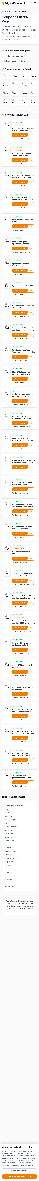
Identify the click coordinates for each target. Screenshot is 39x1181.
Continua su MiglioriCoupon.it (19, 1176)
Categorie (16, 11)
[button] (19, 130)
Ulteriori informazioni (21, 1171)
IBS (5, 844)
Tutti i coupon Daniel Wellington (22, 584)
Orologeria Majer (10, 851)
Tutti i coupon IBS (18, 230)
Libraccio (7, 848)
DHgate (7, 823)
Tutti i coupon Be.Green (20, 653)
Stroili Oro (8, 872)
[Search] (30, 3)
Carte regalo (25, 61)
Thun (6, 876)
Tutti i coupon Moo (18, 606)
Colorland (8, 816)
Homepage (6, 11)
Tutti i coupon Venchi (19, 360)
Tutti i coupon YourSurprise (20, 562)
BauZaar (7, 809)
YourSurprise (9, 886)
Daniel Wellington (10, 820)
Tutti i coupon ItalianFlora (20, 427)
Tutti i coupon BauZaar (19, 186)
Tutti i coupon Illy (17, 720)
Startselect (8, 865)
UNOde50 (8, 879)
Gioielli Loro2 (9, 834)
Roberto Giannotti (11, 858)
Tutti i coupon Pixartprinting (21, 252)
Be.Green (7, 813)
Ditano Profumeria (11, 827)
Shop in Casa (9, 862)
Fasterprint (8, 830)
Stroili (6, 869)
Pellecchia (8, 855)
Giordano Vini (9, 841)
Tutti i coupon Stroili (18, 338)
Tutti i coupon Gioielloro (20, 537)
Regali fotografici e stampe (13, 56)
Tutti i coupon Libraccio (19, 139)
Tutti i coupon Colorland (20, 515)
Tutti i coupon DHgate (19, 382)
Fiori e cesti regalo (10, 61)
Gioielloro (8, 837)
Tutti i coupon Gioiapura (20, 471)
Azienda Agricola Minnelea (13, 806)
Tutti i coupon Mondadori (20, 164)
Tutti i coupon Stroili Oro (20, 675)
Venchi (6, 883)
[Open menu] (35, 3)
